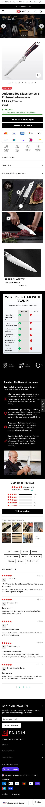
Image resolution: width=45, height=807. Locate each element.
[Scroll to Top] (41, 794)
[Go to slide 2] (21, 35)
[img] (7, 576)
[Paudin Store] (22, 11)
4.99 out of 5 (28, 487)
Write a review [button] (22, 511)
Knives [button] (11, 561)
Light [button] (20, 561)
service (5, 794)
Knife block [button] (35, 556)
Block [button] (16, 552)
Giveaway (16, 794)
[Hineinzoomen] (38, 75)
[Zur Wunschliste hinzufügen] (38, 43)
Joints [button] (34, 552)
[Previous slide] (3, 26)
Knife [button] (24, 556)
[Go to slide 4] (25, 35)
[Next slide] (41, 26)
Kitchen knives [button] (12, 556)
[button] (40, 11)
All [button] (9, 552)
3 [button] (23, 687)
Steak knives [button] (32, 561)
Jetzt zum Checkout (22, 126)
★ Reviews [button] (43, 405)
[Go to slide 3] (23, 35)
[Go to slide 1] (19, 35)
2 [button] (19, 687)
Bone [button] (25, 552)
